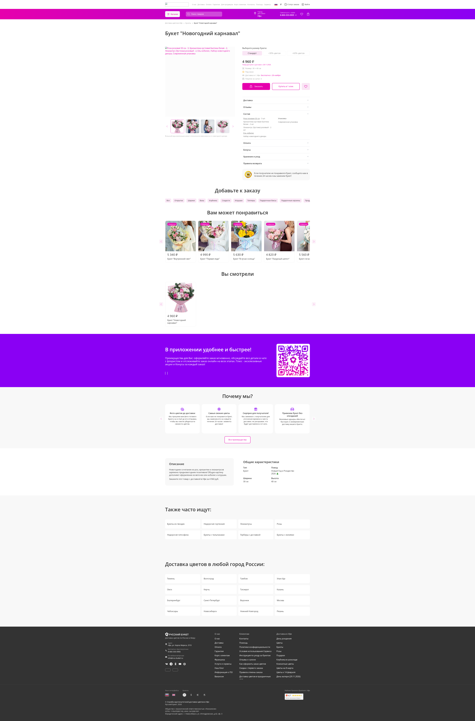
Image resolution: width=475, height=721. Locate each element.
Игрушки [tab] (238, 200)
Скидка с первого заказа (251, 668)
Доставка (201, 4)
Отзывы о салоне (247, 659)
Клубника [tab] (213, 200)
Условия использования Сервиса (255, 651)
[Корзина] (308, 14)
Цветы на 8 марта (284, 668)
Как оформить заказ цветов (252, 663)
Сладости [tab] (226, 200)
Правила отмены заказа (250, 672)
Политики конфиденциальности (254, 647)
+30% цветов (274, 53)
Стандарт (252, 53)
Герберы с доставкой (250, 534)
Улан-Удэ (281, 578)
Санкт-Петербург (212, 600)
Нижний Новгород (249, 611)
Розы (279, 524)
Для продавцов (227, 4)
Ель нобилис (248, 133)
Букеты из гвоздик (176, 524)
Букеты (279, 647)
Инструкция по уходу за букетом (255, 655)
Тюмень (171, 578)
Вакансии (219, 676)
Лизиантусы (246, 524)
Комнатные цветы (285, 663)
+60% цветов (298, 53)
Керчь (207, 589)
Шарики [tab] (191, 200)
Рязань (280, 611)
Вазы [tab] (202, 200)
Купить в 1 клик (286, 86)
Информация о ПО (224, 672)
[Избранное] (301, 14)
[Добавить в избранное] (306, 86)
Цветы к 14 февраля (285, 672)
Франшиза (220, 659)
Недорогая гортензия (214, 524)
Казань (280, 589)
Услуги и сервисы (223, 663)
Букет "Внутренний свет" (179, 241)
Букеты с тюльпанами (214, 534)
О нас (194, 4)
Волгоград (209, 578)
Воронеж (244, 600)
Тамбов (244, 578)
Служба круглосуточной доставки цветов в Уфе (188, 702)
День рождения (284, 638)
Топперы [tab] (251, 200)
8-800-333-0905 (174, 651)
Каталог (174, 14)
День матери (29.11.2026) (288, 676)
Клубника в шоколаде (286, 659)
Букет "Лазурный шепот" (277, 241)
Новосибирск (210, 611)
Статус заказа (293, 4)
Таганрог (244, 589)
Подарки (280, 655)
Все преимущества (237, 439)
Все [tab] (168, 200)
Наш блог (219, 668)
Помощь (259, 4)
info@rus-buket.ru (175, 658)
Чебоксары (172, 611)
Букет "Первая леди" (210, 241)
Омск (169, 589)
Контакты (251, 4)
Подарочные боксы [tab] (268, 200)
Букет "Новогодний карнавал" (176, 319)
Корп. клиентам (240, 4)
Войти (307, 4)
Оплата (208, 4)
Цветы (279, 642)
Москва (280, 600)
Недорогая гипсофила (178, 534)
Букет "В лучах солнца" (244, 241)
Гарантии (216, 4)
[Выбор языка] (275, 4)
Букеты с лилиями (285, 534)
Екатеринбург (173, 600)
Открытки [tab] (179, 200)
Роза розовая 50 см (251, 118)
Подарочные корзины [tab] (290, 200)
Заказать (258, 86)
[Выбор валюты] (280, 4)
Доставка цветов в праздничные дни (255, 678)
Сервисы (267, 4)
